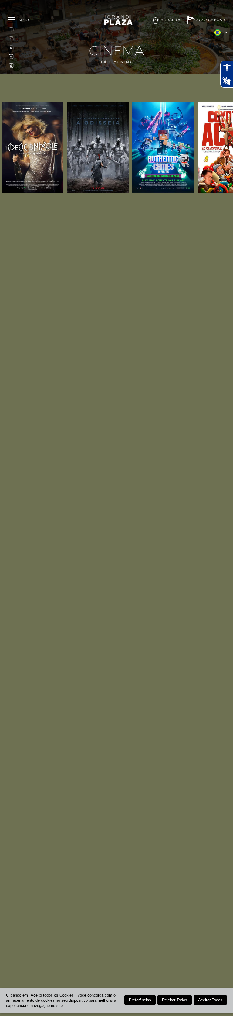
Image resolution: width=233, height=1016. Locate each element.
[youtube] (11, 47)
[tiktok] (11, 65)
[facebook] (11, 29)
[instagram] (11, 38)
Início (106, 62)
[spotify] (11, 56)
